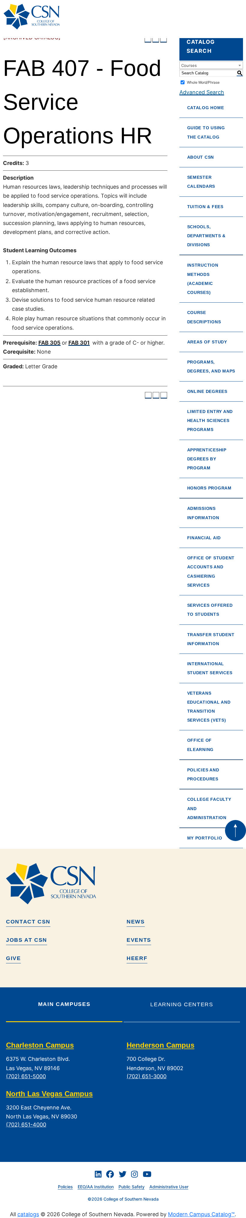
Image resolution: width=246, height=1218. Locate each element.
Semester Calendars (201, 182)
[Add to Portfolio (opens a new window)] (148, 39)
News (136, 922)
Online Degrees (207, 391)
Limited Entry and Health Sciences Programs (210, 420)
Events (139, 940)
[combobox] (211, 65)
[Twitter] (123, 1174)
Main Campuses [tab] (64, 1004)
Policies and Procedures (203, 774)
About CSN (200, 157)
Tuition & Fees (205, 206)
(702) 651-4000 (26, 1124)
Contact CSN (28, 922)
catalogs (28, 1214)
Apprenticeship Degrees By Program (206, 458)
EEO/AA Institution (96, 1186)
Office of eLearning (200, 745)
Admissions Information (203, 513)
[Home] (34, 16)
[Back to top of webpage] (235, 830)
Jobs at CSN (26, 940)
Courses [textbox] (189, 65)
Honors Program (209, 488)
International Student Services (209, 668)
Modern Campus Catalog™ (201, 1214)
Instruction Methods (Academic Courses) (202, 279)
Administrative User (168, 1186)
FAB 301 (79, 343)
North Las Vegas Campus (49, 1094)
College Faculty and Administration (209, 808)
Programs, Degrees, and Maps (211, 366)
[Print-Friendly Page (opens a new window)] (155, 39)
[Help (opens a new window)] (163, 39)
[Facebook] (110, 1174)
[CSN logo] (123, 883)
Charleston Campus (40, 1045)
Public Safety (131, 1186)
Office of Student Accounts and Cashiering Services (211, 571)
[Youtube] (147, 1174)
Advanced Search (201, 92)
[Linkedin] (98, 1174)
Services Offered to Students (210, 610)
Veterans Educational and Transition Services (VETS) (209, 707)
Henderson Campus (160, 1045)
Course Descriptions (204, 317)
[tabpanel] (123, 1089)
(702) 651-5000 (26, 1076)
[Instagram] (134, 1174)
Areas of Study (207, 342)
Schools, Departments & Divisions (206, 235)
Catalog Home (205, 107)
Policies (65, 1186)
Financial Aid (204, 537)
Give (13, 958)
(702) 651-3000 (146, 1076)
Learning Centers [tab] (181, 1004)
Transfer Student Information (211, 639)
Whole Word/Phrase (203, 82)
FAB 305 (49, 343)
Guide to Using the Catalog (206, 132)
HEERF (137, 958)
